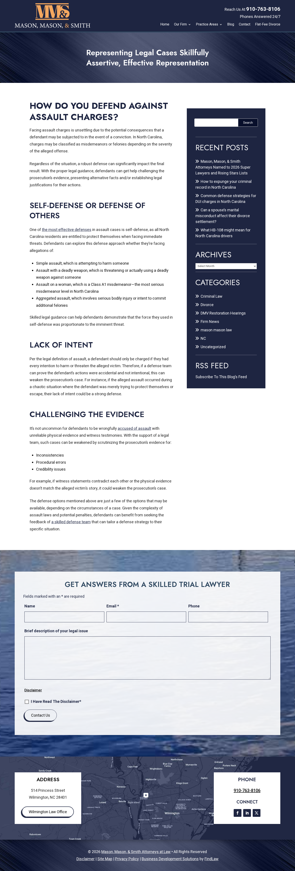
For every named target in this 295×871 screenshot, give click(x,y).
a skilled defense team (71, 522)
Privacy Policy (127, 859)
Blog (230, 24)
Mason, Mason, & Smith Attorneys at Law (136, 851)
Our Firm (180, 24)
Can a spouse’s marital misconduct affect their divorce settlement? (222, 216)
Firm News (210, 321)
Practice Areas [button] (207, 24)
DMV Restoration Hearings (223, 313)
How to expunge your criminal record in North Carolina (223, 184)
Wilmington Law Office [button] (48, 811)
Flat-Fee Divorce (267, 24)
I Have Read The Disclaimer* (56, 701)
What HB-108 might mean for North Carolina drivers (223, 233)
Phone (194, 606)
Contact (244, 24)
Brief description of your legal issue (56, 631)
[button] (290, 839)
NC (203, 338)
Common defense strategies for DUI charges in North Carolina (225, 198)
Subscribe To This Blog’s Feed (221, 377)
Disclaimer (33, 690)
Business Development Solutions (170, 859)
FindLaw (212, 859)
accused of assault (134, 429)
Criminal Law (211, 296)
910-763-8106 (263, 9)
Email (112, 606)
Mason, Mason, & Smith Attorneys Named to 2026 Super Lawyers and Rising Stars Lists (223, 167)
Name (29, 606)
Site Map (104, 859)
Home (164, 24)
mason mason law (216, 330)
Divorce (207, 304)
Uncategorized (213, 347)
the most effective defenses (66, 230)
